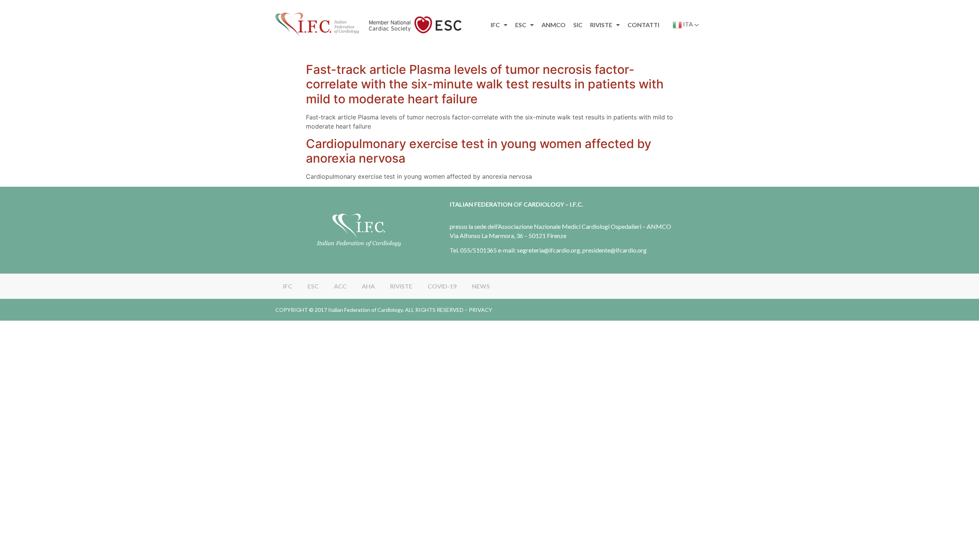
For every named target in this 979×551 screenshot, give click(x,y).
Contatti (643, 24)
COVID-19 (442, 286)
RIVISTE (401, 286)
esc (520, 24)
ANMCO (554, 24)
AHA (368, 286)
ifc (495, 24)
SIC (577, 24)
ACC (340, 286)
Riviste (601, 24)
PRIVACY (480, 309)
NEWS (481, 286)
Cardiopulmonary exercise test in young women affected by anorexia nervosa (478, 151)
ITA (687, 24)
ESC (313, 286)
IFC (287, 286)
